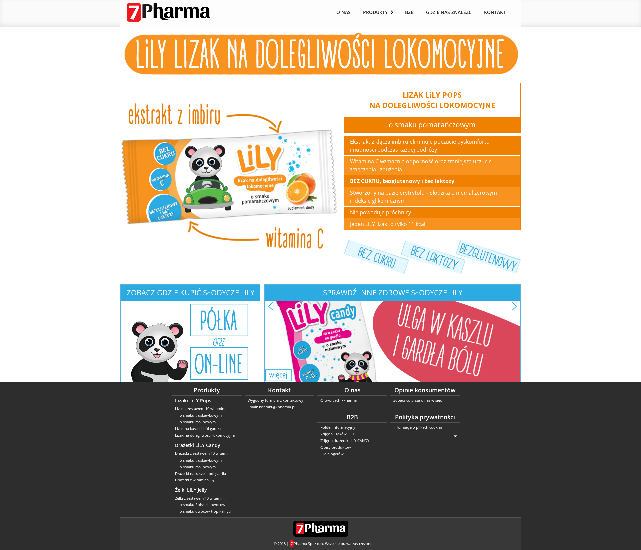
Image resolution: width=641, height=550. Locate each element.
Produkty (375, 12)
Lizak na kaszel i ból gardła (198, 428)
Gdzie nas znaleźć (449, 12)
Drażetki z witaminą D (194, 480)
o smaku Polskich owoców (202, 504)
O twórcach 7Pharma (338, 400)
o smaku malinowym (198, 421)
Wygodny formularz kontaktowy (275, 400)
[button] (270, 306)
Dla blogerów (332, 453)
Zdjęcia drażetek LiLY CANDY (344, 440)
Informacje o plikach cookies (417, 427)
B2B (409, 12)
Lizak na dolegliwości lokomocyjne (205, 435)
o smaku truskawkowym (201, 415)
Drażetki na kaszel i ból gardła (200, 473)
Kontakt (495, 12)
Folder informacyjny (337, 427)
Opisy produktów (335, 447)
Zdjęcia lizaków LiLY (337, 433)
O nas (343, 12)
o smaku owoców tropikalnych (206, 511)
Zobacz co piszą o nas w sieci (418, 400)
